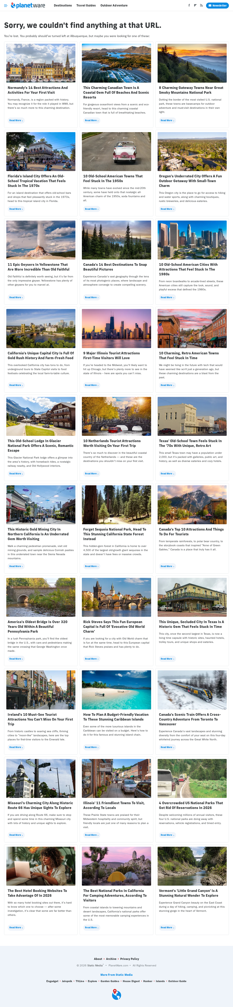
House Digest (131, 981)
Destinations (63, 5)
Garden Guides (110, 981)
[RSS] (201, 6)
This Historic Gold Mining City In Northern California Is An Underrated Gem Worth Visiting (38, 534)
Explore (92, 981)
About (98, 959)
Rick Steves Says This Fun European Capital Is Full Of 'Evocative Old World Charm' (114, 626)
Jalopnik (67, 981)
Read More (15, 120)
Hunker (147, 981)
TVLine (80, 981)
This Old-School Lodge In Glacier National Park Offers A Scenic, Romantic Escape (41, 446)
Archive (111, 959)
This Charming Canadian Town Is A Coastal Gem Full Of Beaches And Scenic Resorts (116, 92)
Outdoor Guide (177, 981)
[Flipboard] (195, 6)
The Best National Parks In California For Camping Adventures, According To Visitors (115, 895)
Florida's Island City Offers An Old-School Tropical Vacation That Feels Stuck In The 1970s (37, 181)
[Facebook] (189, 6)
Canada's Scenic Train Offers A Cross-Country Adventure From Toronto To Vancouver (190, 719)
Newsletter (220, 5)
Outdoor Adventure (114, 5)
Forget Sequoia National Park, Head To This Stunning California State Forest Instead (114, 534)
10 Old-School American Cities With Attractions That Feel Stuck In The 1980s (188, 269)
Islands (160, 981)
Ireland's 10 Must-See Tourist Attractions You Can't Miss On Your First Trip (40, 719)
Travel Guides (86, 5)
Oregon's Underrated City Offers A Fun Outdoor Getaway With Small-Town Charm (190, 181)
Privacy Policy (129, 959)
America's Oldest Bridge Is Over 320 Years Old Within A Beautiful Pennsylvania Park (37, 626)
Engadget (52, 981)
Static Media (95, 965)
